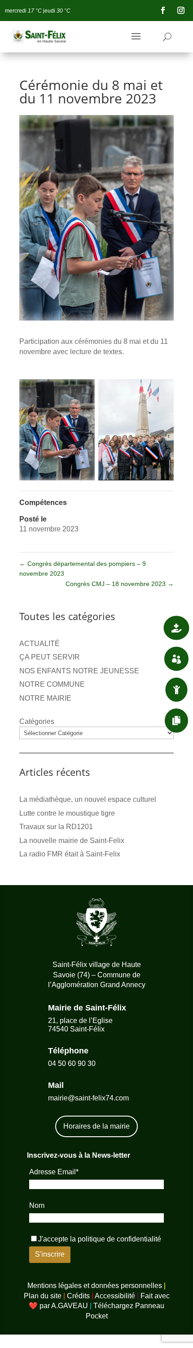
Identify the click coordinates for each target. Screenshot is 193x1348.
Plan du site (42, 1296)
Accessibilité (115, 1296)
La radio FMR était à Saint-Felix (69, 854)
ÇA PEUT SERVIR (49, 657)
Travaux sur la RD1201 (56, 826)
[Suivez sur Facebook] (163, 10)
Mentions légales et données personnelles (94, 1285)
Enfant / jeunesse (122, 689)
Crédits (78, 1296)
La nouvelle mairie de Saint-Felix (71, 840)
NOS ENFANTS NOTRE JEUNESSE (79, 671)
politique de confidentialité (119, 1239)
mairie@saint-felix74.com (88, 1098)
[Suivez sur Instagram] (181, 10)
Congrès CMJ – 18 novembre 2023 (120, 583)
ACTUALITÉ (39, 643)
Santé (142, 627)
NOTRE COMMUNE (52, 684)
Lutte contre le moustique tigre (67, 813)
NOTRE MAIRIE (45, 698)
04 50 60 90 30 (72, 1063)
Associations (130, 658)
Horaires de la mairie (96, 1126)
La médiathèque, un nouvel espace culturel (87, 799)
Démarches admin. (121, 720)
